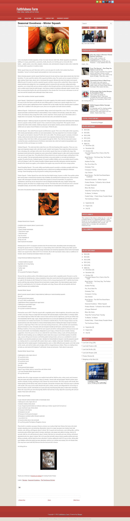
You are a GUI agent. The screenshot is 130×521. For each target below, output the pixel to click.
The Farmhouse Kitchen (48, 480)
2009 (85, 143)
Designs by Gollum (36, 476)
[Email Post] (19, 487)
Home (19, 18)
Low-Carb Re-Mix (88, 349)
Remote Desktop (87, 518)
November (89, 148)
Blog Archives (102, 27)
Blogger (100, 122)
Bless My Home (89, 188)
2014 (85, 130)
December (89, 145)
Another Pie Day (90, 161)
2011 (85, 138)
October (88, 151)
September (89, 203)
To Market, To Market (91, 193)
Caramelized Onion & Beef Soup (100, 80)
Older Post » (76, 500)
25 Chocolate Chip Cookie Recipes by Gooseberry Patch (101, 92)
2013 (85, 132)
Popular (85, 27)
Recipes (24, 480)
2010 (85, 141)
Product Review (87, 356)
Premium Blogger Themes (75, 518)
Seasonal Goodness (34, 480)
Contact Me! (50, 18)
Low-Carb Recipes (88, 352)
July (87, 208)
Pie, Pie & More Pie (91, 164)
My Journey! (38, 18)
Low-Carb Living (87, 342)
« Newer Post (21, 500)
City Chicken (89, 172)
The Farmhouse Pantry (92, 199)
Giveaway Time (89, 167)
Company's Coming (90, 170)
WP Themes (50, 518)
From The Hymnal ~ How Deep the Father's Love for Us (101, 69)
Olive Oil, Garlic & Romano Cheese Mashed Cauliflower (101, 55)
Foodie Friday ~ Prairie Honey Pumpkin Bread (98, 196)
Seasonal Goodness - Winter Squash (96, 179)
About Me (27, 18)
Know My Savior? (63, 18)
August (88, 205)
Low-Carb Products (88, 346)
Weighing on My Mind (89, 359)
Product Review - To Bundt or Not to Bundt (97, 182)
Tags (93, 27)
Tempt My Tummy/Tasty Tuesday (95, 190)
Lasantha (65, 518)
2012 (85, 135)
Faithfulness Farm (27, 9)
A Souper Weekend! (91, 185)
